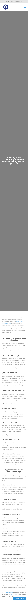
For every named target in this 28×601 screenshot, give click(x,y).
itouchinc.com (9, 592)
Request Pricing (19, 598)
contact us (13, 594)
